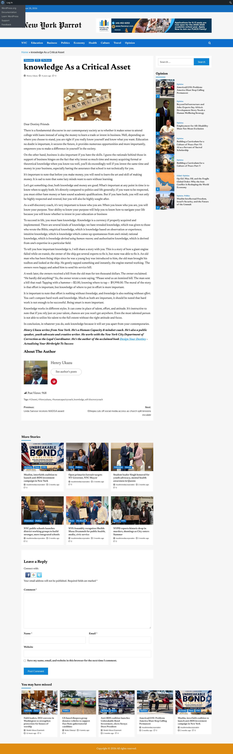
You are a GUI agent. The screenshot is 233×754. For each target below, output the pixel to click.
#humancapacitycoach (62, 400)
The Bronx (46, 60)
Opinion (130, 43)
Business (52, 43)
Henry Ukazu (32, 76)
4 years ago (46, 76)
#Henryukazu (44, 400)
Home (24, 52)
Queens (128, 467)
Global (179, 176)
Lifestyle (28, 711)
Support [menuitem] (6, 20)
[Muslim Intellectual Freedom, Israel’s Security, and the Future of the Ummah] (165, 200)
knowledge (79, 400)
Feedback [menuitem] (6, 24)
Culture (105, 43)
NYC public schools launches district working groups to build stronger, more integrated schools (42, 531)
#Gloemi (33, 400)
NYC (24, 43)
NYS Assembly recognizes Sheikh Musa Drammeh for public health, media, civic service (86, 531)
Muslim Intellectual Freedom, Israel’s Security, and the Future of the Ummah (193, 202)
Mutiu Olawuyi (70, 730)
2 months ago (54, 485)
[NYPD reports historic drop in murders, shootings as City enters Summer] (132, 510)
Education (37, 43)
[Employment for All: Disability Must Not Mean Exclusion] (165, 126)
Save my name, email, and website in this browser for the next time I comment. (72, 660)
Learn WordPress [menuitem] (10, 16)
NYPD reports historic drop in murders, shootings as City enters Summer (131, 531)
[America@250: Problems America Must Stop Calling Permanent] (165, 88)
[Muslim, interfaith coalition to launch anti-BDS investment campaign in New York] (42, 457)
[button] (28, 575)
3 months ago (99, 538)
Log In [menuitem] (10, 2)
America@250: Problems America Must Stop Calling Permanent (190, 90)
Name (28, 633)
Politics (65, 43)
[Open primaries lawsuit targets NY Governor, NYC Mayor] (87, 457)
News (37, 467)
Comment (30, 590)
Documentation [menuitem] (9, 12)
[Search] (210, 43)
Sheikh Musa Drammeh (35, 730)
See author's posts (66, 371)
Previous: (44, 409)
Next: (119, 411)
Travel (117, 43)
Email (93, 633)
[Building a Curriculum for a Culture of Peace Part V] (165, 163)
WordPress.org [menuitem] (9, 8)
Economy (79, 43)
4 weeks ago (84, 730)
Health (93, 43)
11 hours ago (31, 733)
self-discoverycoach (94, 400)
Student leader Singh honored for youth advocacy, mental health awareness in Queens (131, 478)
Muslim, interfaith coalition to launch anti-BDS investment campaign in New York (40, 478)
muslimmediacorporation (35, 485)
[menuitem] (3, 2)
